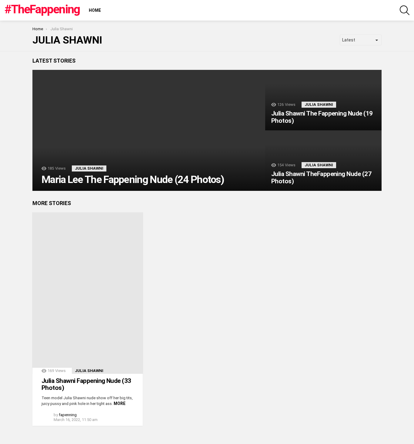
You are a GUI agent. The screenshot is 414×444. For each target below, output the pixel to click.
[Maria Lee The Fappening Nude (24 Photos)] (148, 130)
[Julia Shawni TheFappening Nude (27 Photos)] (323, 160)
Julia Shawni (89, 168)
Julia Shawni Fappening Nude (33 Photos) (86, 384)
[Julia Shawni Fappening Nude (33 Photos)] (87, 293)
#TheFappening (42, 9)
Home (95, 10)
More (119, 403)
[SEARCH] (404, 10)
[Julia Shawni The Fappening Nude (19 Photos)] (323, 100)
